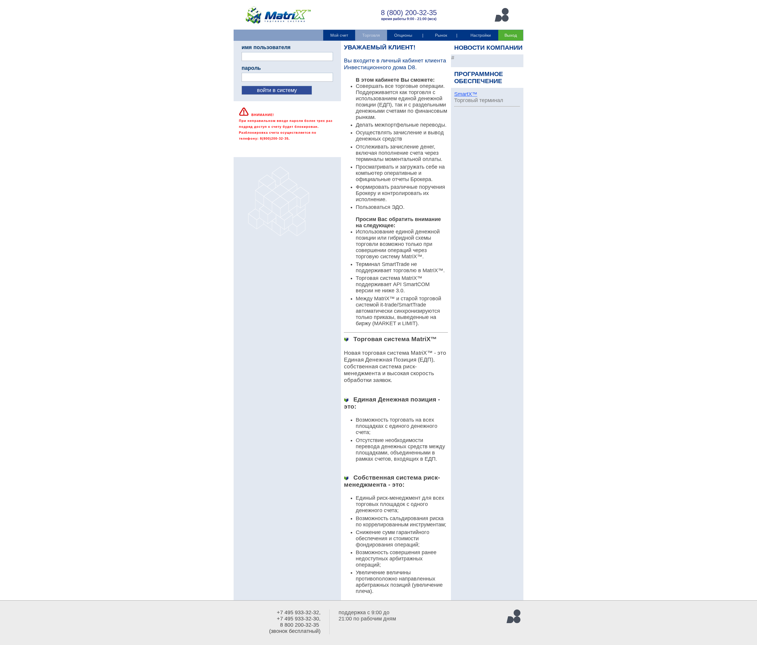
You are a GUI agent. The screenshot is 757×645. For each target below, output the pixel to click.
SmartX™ (465, 94)
